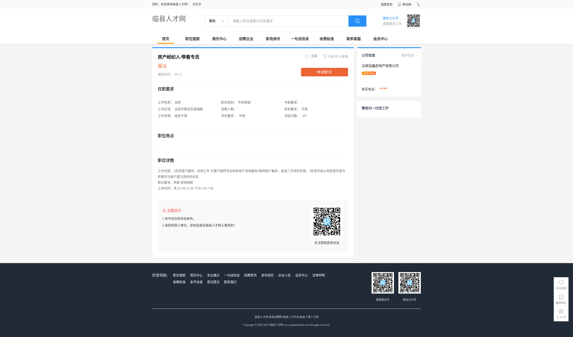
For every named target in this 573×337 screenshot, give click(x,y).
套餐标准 (179, 282)
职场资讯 (273, 39)
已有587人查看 (338, 56)
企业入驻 (284, 275)
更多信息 (408, 55)
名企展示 (213, 275)
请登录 (196, 4)
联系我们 (230, 282)
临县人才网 (169, 18)
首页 (165, 39)
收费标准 (327, 39)
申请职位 (324, 72)
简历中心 (219, 39)
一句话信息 (300, 39)
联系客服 (353, 39)
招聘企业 (246, 39)
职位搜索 (192, 39)
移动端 (406, 4)
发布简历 (267, 275)
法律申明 (318, 275)
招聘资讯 (250, 275)
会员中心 (380, 39)
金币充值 (196, 282)
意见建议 (213, 282)
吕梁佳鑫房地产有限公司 (381, 66)
